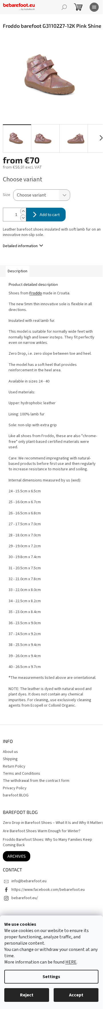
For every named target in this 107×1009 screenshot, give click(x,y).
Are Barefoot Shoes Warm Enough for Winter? (41, 831)
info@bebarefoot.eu (29, 881)
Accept (76, 995)
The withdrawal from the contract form (36, 781)
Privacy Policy (15, 788)
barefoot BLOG (16, 795)
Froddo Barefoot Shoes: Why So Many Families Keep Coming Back (47, 842)
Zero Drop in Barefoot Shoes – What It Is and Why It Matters (53, 823)
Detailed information (20, 246)
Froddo (35, 293)
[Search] (64, 7)
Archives (16, 856)
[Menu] (94, 7)
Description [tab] (17, 271)
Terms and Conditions (21, 773)
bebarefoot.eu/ (24, 898)
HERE (70, 962)
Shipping (10, 759)
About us (10, 752)
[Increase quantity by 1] (23, 211)
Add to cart (50, 214)
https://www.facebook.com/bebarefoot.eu (48, 890)
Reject (26, 995)
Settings (51, 977)
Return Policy (14, 766)
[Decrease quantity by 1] (23, 218)
